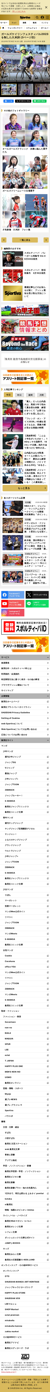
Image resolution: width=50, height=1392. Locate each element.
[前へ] (46, 63)
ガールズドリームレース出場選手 (19, 190)
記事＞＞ (35, 79)
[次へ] (3, 63)
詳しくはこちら (19, 11)
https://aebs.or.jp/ (9, 1372)
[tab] (8, 394)
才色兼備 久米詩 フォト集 (16, 229)
